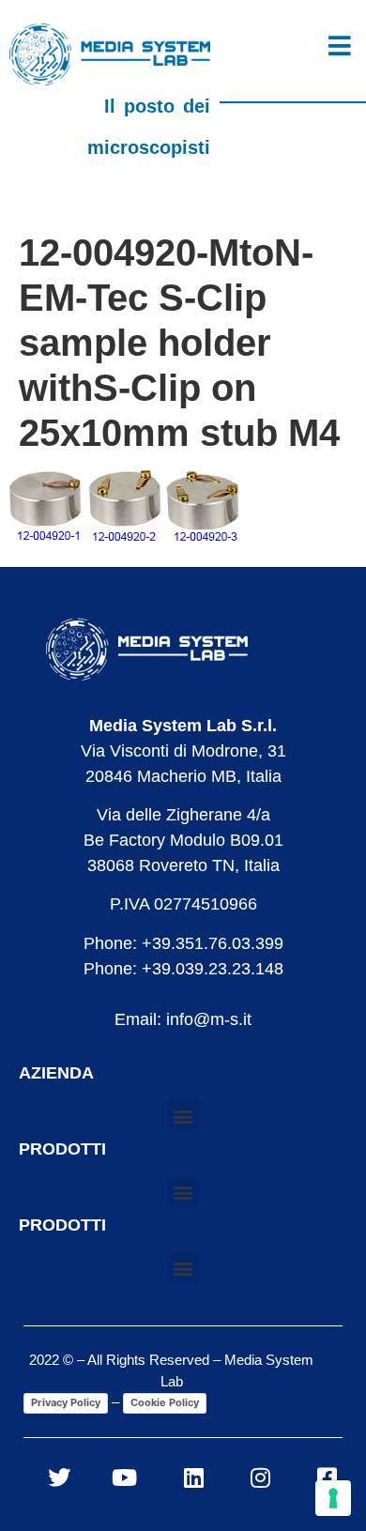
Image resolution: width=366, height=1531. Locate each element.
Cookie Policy (164, 1402)
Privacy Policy (65, 1402)
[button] (183, 1115)
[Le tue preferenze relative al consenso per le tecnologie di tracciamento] (333, 1498)
